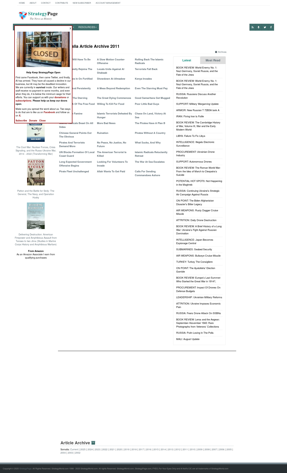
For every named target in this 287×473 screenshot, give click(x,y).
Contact (45, 2)
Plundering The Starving (73, 98)
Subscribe (21, 120)
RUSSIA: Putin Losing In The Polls (195, 332)
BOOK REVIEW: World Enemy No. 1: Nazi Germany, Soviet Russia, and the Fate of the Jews (197, 71)
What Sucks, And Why (148, 142)
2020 (119, 449)
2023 (97, 449)
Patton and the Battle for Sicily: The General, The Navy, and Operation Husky (35, 194)
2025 (83, 449)
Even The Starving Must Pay (151, 88)
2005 (229, 449)
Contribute (61, 2)
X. (20, 115)
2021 (112, 449)
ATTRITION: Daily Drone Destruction (196, 220)
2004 (63, 452)
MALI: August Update (187, 339)
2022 (104, 449)
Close (42, 120)
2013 (170, 449)
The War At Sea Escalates (150, 162)
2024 (90, 449)
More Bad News (106, 123)
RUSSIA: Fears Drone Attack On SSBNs (198, 313)
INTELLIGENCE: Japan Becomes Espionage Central (194, 241)
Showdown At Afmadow (111, 78)
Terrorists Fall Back (146, 69)
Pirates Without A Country (150, 133)
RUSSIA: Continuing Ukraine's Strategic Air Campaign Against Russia (198, 192)
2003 (70, 452)
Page (43, 15)
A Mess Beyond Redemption (113, 88)
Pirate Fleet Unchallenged (74, 171)
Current (74, 449)
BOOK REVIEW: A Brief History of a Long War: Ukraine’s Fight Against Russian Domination (199, 229)
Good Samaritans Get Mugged (152, 98)
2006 (221, 449)
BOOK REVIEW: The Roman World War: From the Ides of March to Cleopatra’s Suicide (198, 171)
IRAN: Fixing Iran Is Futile (190, 116)
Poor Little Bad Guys (147, 104)
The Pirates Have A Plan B (150, 123)
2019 (126, 449)
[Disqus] (147, 392)
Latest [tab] (186, 60)
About (33, 2)
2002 (77, 452)
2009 (199, 449)
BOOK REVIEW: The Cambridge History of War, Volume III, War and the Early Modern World (198, 126)
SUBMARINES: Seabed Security (194, 249)
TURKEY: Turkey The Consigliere (194, 261)
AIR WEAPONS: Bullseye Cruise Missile (198, 255)
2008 (207, 449)
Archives (222, 51)
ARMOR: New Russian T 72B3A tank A (197, 110)
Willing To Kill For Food (110, 104)
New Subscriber (82, 2)
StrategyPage (25, 468)
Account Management (108, 2)
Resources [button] (86, 27)
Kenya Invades (143, 78)
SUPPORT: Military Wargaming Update (197, 103)
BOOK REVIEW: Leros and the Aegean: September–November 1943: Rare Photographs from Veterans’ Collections (198, 323)
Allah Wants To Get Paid (111, 171)
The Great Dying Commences (114, 98)
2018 (134, 449)
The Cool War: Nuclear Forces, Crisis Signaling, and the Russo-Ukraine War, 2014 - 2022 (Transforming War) (36, 150)
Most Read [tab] (213, 60)
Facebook (49, 112)
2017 (141, 449)
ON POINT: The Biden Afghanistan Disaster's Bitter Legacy (195, 202)
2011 (185, 449)
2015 (156, 449)
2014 (163, 449)
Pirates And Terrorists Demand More (72, 144)
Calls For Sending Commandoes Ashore (147, 173)
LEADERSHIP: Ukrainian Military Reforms (199, 297)
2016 (148, 449)
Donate (33, 120)
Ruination (102, 133)
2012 (178, 449)
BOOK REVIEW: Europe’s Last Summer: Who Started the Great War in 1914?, (198, 279)
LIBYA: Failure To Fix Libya (190, 135)
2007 (214, 449)
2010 (192, 449)
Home (22, 2)
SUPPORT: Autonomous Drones (194, 161)
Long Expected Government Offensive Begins (75, 163)
